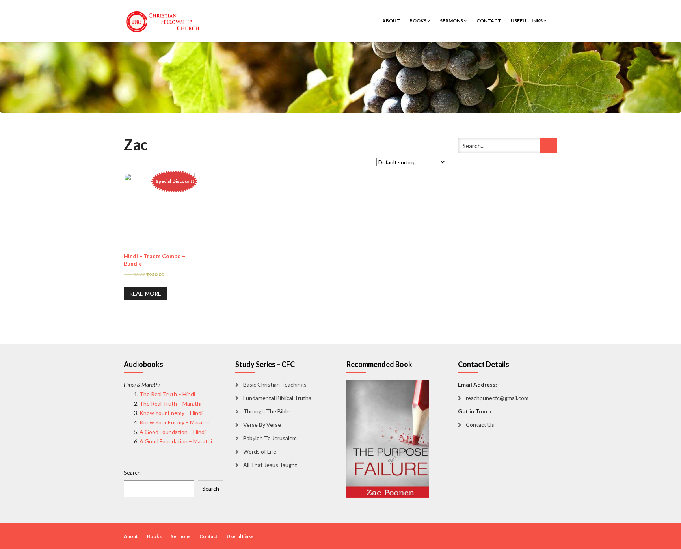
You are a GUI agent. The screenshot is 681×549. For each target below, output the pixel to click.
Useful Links (527, 21)
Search (132, 472)
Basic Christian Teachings (275, 384)
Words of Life (259, 451)
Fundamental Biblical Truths (277, 398)
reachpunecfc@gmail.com (497, 398)
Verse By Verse (262, 424)
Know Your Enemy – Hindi (171, 412)
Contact (488, 21)
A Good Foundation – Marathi (176, 441)
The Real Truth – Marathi (170, 403)
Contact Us (480, 424)
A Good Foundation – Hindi (173, 431)
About (391, 21)
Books (418, 21)
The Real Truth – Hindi (167, 394)
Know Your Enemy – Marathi (174, 422)
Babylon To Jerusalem (270, 438)
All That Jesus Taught (270, 465)
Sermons (452, 21)
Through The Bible (266, 411)
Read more (145, 293)
